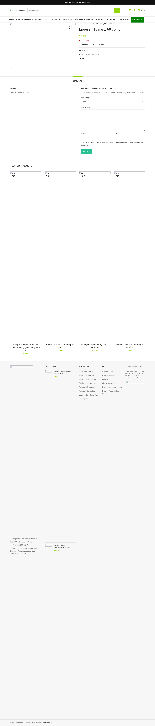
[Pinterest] (92, 58)
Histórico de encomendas (112, 387)
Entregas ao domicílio (87, 371)
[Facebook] (141, 2)
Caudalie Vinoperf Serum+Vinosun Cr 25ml (62, 546)
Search (117, 10)
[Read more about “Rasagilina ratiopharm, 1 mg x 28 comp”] (109, 180)
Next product (144, 24)
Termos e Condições (87, 391)
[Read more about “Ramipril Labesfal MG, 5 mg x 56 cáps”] (143, 180)
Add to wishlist (99, 44)
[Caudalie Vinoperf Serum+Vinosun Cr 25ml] (48, 629)
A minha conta (107, 371)
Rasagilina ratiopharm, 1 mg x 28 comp (95, 346)
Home (81, 24)
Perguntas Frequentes (87, 387)
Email (116, 133)
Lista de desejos (108, 375)
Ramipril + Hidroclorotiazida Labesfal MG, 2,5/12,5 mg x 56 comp (25, 347)
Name (84, 133)
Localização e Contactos (88, 395)
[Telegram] (97, 58)
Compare (84, 44)
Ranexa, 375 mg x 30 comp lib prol (60, 346)
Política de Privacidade (87, 383)
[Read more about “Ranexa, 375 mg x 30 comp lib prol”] (74, 180)
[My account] (125, 10)
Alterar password (108, 383)
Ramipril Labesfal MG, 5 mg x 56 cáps (129, 346)
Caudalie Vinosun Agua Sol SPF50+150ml (62, 372)
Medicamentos (90, 24)
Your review (86, 107)
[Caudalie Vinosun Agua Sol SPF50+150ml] (48, 455)
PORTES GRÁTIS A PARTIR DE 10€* (77, 2)
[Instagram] (144, 2)
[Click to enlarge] (14, 67)
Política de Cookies (86, 375)
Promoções (83, 399)
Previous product (139, 24)
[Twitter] (89, 58)
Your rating (85, 98)
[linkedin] (94, 58)
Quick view (39, 185)
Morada (105, 379)
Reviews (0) (77, 81)
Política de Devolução (87, 379)
